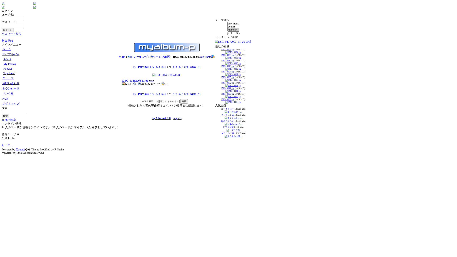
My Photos (9, 63)
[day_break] (233, 23)
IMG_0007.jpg (227, 71)
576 (175, 66)
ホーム (6, 49)
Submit (7, 59)
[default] (233, 26)
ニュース (8, 78)
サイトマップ (10, 103)
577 (181, 66)
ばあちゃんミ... (228, 121)
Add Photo (205, 56)
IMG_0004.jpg (227, 49)
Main (122, 56)
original (177, 118)
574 (163, 66)
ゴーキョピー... (228, 109)
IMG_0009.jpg (227, 94)
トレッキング (139, 56)
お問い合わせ (10, 83)
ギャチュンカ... (228, 115)
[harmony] (233, 29)
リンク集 (8, 93)
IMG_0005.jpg (227, 77)
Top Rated (9, 73)
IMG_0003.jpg (227, 55)
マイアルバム (10, 54)
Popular (7, 68)
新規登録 (7, 40)
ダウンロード (10, 88)
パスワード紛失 (12, 33)
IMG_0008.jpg (227, 99)
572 (152, 66)
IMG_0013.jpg (227, 66)
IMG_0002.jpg (227, 83)
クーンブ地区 (161, 56)
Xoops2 (20, 149)
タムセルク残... (228, 133)
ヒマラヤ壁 (228, 127)
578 (186, 66)
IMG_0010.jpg (227, 60)
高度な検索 (9, 119)
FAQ (5, 98)
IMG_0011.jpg (227, 88)
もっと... (7, 145)
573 (158, 66)
